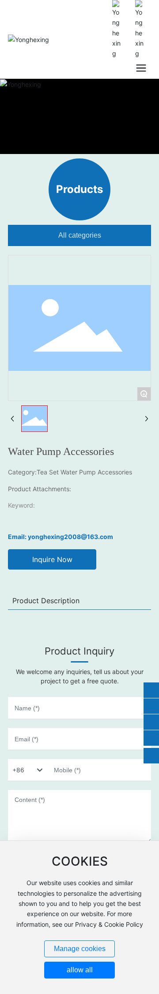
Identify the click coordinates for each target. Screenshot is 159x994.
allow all (80, 970)
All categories (79, 235)
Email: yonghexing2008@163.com (60, 536)
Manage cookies (80, 948)
